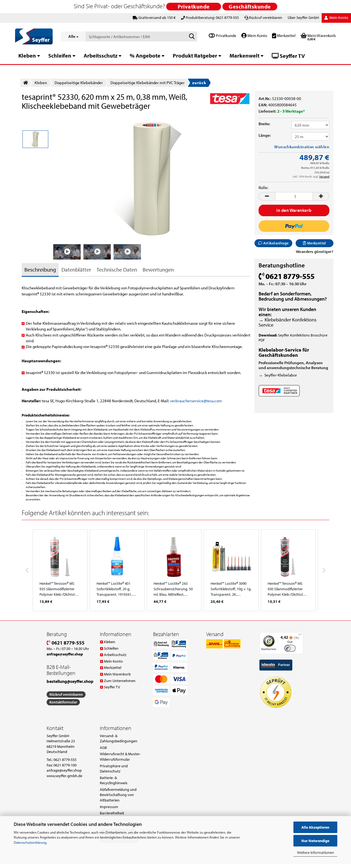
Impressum (109, 806)
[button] (267, 196)
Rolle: (263, 187)
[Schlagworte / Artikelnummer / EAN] (192, 37)
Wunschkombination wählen (301, 146)
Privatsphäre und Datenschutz (114, 768)
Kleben (27, 55)
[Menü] (300, 635)
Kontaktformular (63, 702)
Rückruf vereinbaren (265, 17)
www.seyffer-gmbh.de (64, 775)
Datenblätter (76, 269)
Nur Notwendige (315, 840)
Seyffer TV (292, 55)
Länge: (265, 135)
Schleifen (59, 55)
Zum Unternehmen (119, 680)
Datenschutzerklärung (30, 842)
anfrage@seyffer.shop (64, 770)
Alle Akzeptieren (315, 827)
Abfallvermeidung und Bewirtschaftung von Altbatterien (118, 795)
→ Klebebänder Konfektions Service (287, 322)
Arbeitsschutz (100, 55)
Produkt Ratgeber (195, 55)
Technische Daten (117, 269)
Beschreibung (40, 269)
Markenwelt (244, 55)
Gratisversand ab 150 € (157, 17)
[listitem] (60, 570)
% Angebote (145, 55)
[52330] (152, 178)
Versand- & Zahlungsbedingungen (118, 738)
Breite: (264, 123)
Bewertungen (158, 269)
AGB (103, 747)
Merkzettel (286, 35)
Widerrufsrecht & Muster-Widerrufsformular (120, 756)
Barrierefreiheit (112, 813)
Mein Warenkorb (117, 674)
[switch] (290, 648)
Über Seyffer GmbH (303, 17)
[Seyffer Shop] (34, 36)
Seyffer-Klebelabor (280, 375)
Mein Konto (257, 35)
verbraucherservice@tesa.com (196, 400)
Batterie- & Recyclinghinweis (114, 780)
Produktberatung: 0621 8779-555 (212, 17)
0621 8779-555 (67, 643)
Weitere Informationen (315, 852)
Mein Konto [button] (338, 17)
